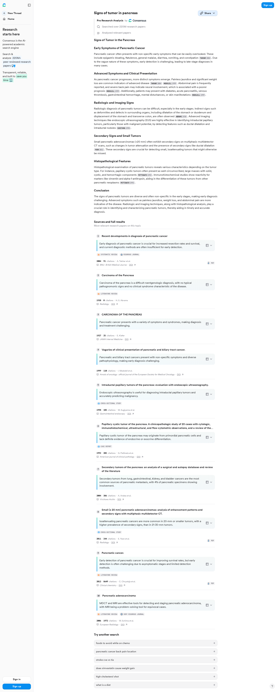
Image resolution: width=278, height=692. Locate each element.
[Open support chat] (272, 686)
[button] (267, 5)
